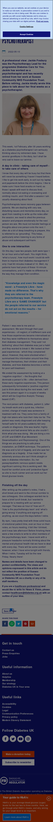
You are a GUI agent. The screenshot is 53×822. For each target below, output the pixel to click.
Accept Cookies (26, 34)
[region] (26, 19)
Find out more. (42, 21)
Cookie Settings (26, 26)
